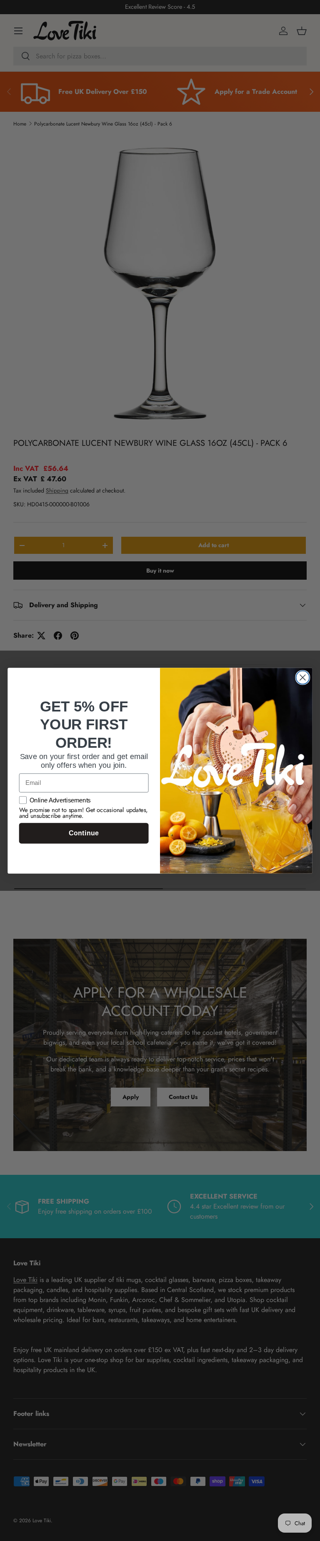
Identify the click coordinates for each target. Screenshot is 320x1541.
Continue (83, 833)
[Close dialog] (302, 677)
